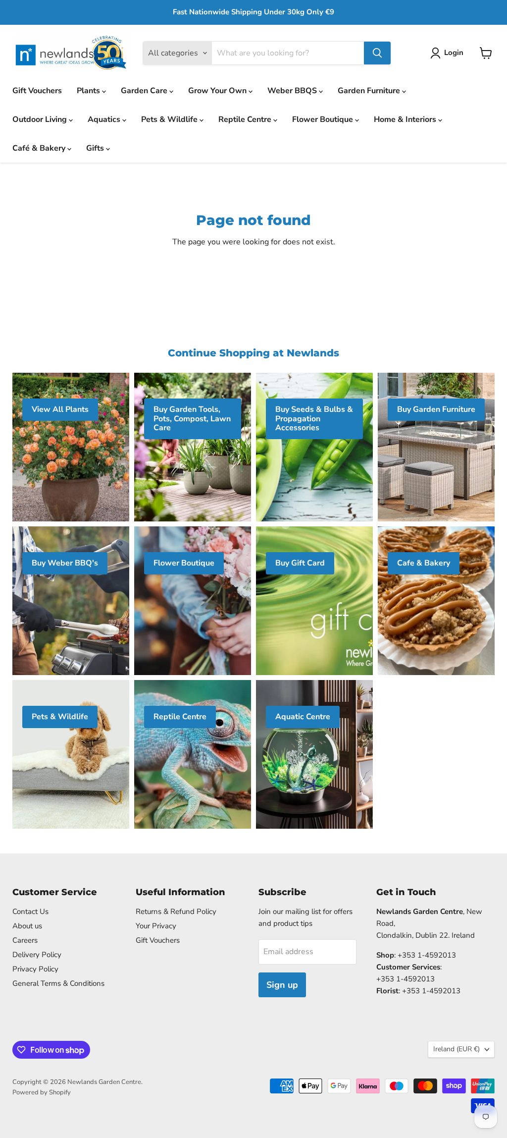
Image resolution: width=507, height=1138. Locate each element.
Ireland (456, 1049)
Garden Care (145, 90)
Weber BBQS (293, 90)
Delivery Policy (36, 955)
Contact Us (30, 911)
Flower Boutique (323, 119)
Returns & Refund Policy (176, 911)
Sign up (282, 985)
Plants (89, 90)
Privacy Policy (35, 969)
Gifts (96, 148)
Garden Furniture (370, 90)
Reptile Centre (245, 119)
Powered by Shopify (41, 1092)
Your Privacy (156, 926)
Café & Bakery (39, 148)
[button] (448, 53)
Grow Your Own (218, 90)
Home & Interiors (406, 119)
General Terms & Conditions (58, 983)
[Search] (377, 53)
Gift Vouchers (37, 90)
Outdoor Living (40, 119)
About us (27, 926)
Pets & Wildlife (170, 119)
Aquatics (105, 119)
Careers (25, 940)
